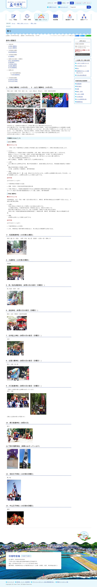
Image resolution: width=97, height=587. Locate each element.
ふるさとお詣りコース (82, 63)
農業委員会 (79, 101)
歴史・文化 (33, 23)
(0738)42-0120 (16, 563)
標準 (55, 3)
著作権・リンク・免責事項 (23, 582)
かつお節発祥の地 (81, 99)
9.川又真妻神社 (12, 67)
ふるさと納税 (80, 94)
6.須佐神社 (11, 62)
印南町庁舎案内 (26, 556)
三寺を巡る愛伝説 (81, 75)
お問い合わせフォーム (82, 54)
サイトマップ (64, 7)
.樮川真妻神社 (16, 74)
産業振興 (78, 83)
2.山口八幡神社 (12, 47)
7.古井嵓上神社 (12, 64)
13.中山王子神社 (13, 81)
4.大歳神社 (11, 56)
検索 (89, 7)
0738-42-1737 (82, 46)
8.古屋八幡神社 (12, 65)
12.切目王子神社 (13, 79)
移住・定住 (79, 91)
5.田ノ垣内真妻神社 (13, 60)
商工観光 (78, 86)
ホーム (13, 23)
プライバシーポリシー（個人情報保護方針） (43, 582)
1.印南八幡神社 (12, 46)
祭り (77, 68)
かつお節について (81, 65)
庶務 (77, 89)
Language (78, 3)
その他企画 (79, 96)
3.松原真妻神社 (12, 52)
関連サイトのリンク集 (62, 582)
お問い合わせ (87, 3)
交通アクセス (52, 7)
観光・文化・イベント (23, 23)
